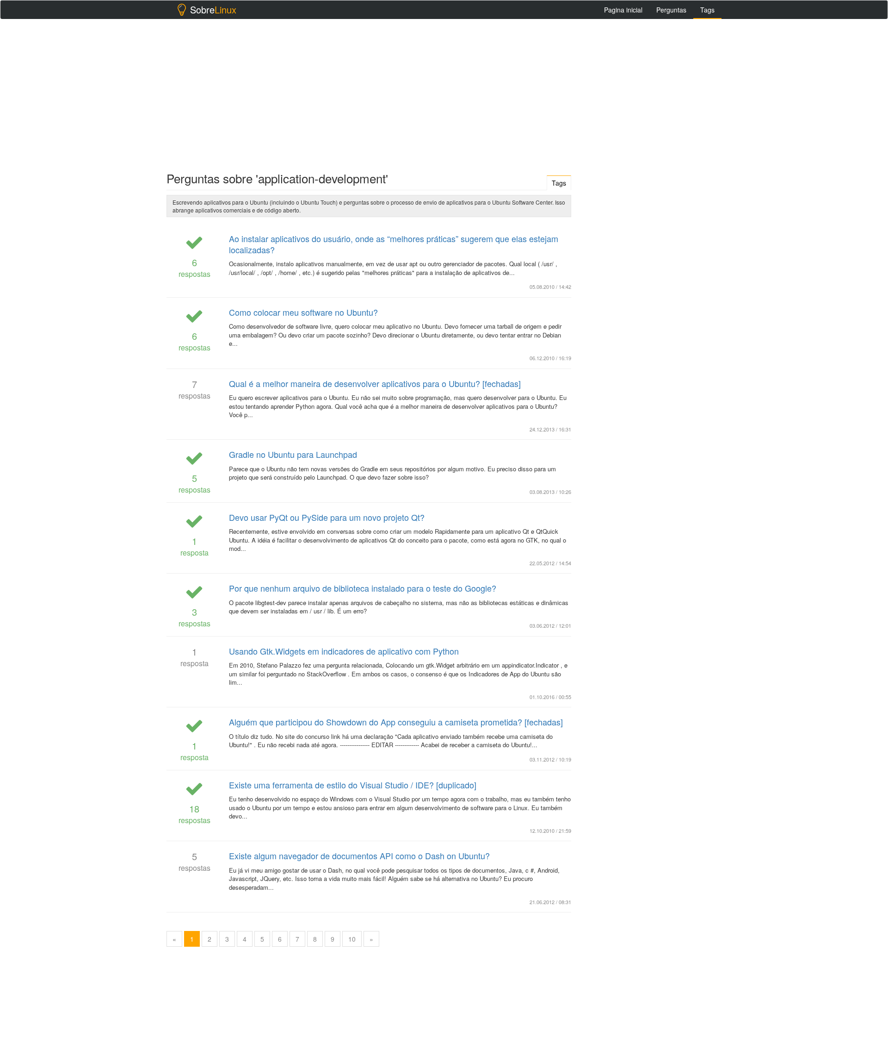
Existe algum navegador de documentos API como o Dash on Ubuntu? (359, 856)
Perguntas (671, 9)
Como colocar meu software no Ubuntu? (303, 312)
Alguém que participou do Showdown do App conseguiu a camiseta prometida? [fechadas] (396, 722)
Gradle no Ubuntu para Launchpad (293, 454)
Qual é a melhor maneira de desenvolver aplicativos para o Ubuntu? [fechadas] (375, 383)
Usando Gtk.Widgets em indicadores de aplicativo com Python (344, 651)
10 (352, 938)
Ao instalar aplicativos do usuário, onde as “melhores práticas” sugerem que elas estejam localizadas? (393, 243)
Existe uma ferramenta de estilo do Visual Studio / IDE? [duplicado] (352, 785)
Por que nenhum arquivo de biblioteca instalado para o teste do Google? (362, 588)
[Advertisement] (444, 93)
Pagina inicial (623, 9)
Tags (707, 9)
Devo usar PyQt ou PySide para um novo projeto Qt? (327, 517)
